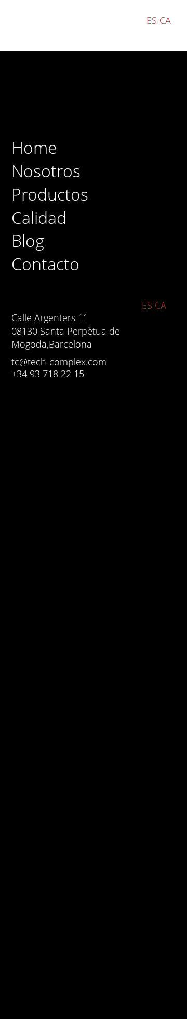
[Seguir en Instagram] (24, 409)
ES (151, 20)
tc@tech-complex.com (58, 361)
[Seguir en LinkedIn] (55, 409)
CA (165, 20)
